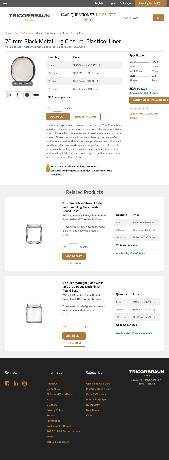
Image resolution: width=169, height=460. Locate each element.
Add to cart (58, 117)
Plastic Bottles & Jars (98, 389)
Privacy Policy (55, 410)
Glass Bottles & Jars (98, 383)
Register (99, 3)
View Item (74, 263)
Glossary (52, 405)
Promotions (53, 420)
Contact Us (53, 389)
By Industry (93, 405)
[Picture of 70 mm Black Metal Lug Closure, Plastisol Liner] (8, 95)
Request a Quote (86, 117)
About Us (52, 383)
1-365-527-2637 (101, 17)
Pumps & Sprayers (97, 399)
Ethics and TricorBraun (60, 394)
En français (126, 3)
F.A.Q (50, 399)
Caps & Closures (96, 394)
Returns (51, 415)
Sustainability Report (59, 426)
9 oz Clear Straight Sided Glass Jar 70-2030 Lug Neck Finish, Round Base (82, 286)
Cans (89, 415)
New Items (92, 410)
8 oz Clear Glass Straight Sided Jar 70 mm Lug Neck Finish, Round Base (82, 207)
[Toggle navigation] (4, 3)
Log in (112, 3)
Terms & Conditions (58, 442)
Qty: (48, 108)
